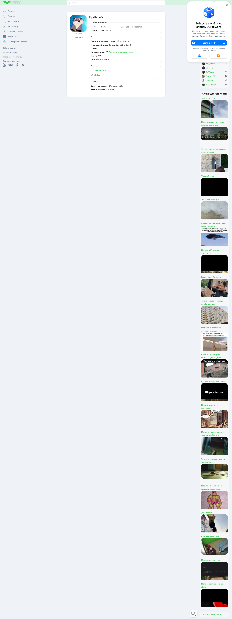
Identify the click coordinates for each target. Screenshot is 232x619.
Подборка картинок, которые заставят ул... (211, 329)
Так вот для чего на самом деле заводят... (213, 151)
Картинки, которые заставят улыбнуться (211, 356)
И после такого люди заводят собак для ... (211, 434)
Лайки (97, 75)
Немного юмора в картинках (209, 407)
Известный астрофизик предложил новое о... (212, 124)
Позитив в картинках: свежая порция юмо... (211, 487)
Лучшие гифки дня (210, 199)
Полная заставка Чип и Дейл (212, 585)
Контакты (17, 56)
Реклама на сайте (11, 61)
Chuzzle (219, 111)
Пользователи (10, 52)
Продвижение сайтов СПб (214, 614)
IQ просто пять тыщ (210, 560)
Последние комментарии (121, 52)
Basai (215, 138)
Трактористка (208, 98)
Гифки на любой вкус (211, 277)
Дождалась (206, 512)
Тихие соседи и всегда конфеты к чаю (212, 302)
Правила (7, 56)
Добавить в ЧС (78, 38)
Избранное (100, 70)
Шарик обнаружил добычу (214, 381)
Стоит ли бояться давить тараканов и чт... (213, 460)
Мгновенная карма (210, 536)
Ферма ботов (207, 176)
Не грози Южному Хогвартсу (210, 252)
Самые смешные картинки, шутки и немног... (214, 225)
